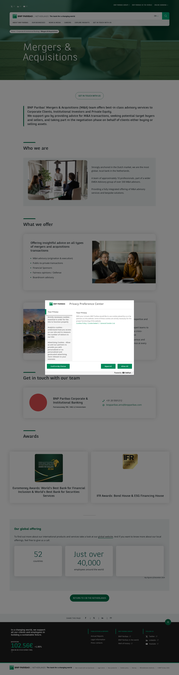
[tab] (58, 312)
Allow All (124, 366)
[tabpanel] (104, 319)
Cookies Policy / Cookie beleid (87, 323)
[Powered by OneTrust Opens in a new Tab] (123, 373)
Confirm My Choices (58, 366)
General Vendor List (107, 323)
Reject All (108, 366)
